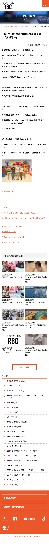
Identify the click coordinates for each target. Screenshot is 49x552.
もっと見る (24, 367)
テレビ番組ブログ (27, 26)
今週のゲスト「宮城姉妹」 (12, 226)
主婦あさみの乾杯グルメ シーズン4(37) (22, 451)
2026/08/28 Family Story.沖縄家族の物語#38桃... (36, 278)
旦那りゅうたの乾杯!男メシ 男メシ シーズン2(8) (25, 470)
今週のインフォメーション (12, 237)
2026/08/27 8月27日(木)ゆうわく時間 (12, 301)
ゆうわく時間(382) (14, 426)
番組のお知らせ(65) (14, 407)
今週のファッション (9, 242)
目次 (3, 207)
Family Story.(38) (14, 386)
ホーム (4, 26)
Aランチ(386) (12, 417)
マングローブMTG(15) (15, 446)
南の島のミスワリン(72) (16, 431)
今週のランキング (9, 231)
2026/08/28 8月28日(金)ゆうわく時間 (12, 276)
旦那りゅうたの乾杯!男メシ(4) (18, 475)
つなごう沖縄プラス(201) (17, 422)
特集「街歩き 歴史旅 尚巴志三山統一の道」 (19, 213)
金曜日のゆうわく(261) (16, 436)
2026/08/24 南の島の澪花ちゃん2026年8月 (36, 302)
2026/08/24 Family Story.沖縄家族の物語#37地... (13, 326)
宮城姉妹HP (6, 191)
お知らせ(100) (12, 412)
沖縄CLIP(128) (12, 402)
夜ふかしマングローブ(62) (17, 479)
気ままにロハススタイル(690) (18, 441)
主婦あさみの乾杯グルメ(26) (18, 465)
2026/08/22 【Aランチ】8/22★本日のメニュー (12, 350)
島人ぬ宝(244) (12, 484)
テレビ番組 (13, 26)
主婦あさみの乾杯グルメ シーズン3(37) (22, 455)
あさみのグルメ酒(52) (15, 390)
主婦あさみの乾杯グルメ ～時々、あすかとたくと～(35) (26, 396)
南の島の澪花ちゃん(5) (16, 381)
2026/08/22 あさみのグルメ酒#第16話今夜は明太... (35, 325)
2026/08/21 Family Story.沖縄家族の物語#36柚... (36, 351)
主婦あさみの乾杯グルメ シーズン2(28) (22, 460)
